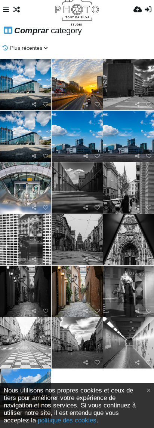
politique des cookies (67, 420)
